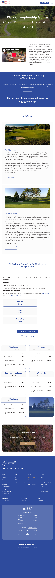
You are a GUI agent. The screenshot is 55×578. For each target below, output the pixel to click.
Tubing (17, 479)
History (4, 489)
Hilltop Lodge (44, 479)
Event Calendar (6, 486)
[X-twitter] (7, 468)
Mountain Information (20, 482)
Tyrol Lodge (44, 484)
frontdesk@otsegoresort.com (13, 295)
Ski (16, 477)
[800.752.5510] (19, 101)
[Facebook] (4, 468)
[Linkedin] (18, 468)
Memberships (31, 482)
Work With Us (5, 493)
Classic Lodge (44, 491)
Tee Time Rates (32, 484)
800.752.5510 (28, 102)
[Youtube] (22, 468)
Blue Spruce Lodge (46, 482)
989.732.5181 (5, 500)
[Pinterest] (15, 468)
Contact (4, 477)
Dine (3, 482)
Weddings (4, 484)
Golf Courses (31, 479)
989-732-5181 (46, 293)
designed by (45, 49)
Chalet (42, 489)
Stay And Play (31, 477)
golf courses (41, 62)
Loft (42, 486)
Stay (3, 479)
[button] (52, 3)
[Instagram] (11, 468)
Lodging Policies (6, 491)
